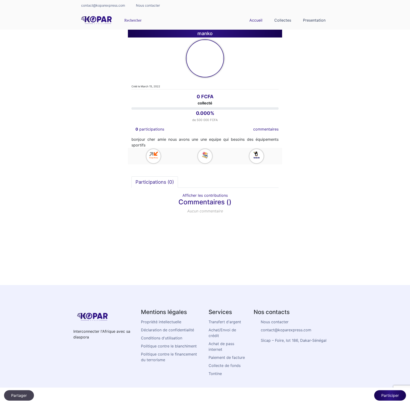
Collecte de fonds (225, 365)
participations (149, 129)
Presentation (314, 20)
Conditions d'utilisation (161, 338)
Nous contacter (148, 5)
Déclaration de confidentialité (167, 330)
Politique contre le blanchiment (169, 346)
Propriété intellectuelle (161, 321)
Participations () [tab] (154, 182)
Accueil (255, 20)
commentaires (266, 129)
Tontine (215, 373)
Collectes (282, 20)
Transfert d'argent (225, 321)
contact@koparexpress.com (103, 5)
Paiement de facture (227, 357)
